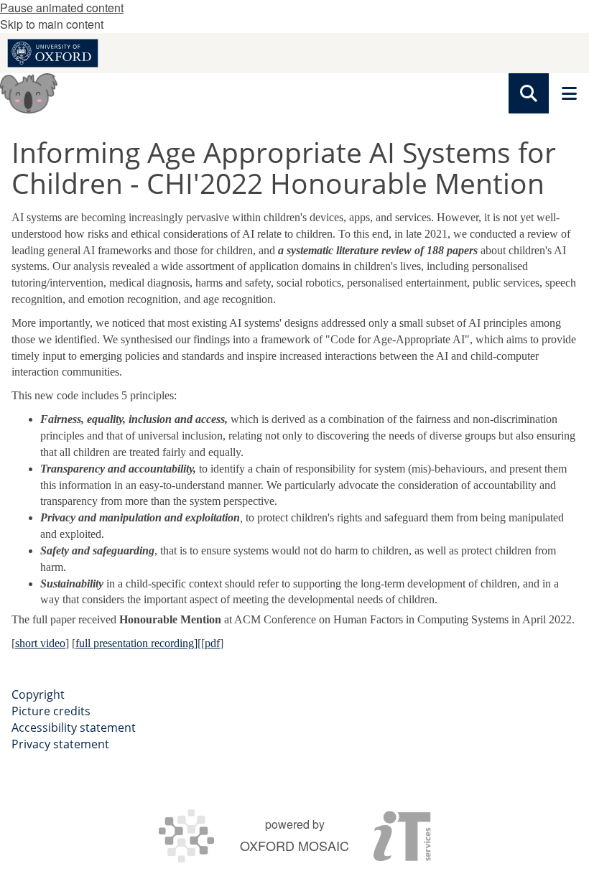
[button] (529, 93)
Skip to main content (51, 24)
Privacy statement (60, 744)
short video (40, 643)
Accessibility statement (73, 727)
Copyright (38, 694)
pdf (212, 643)
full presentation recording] (136, 643)
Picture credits (51, 711)
